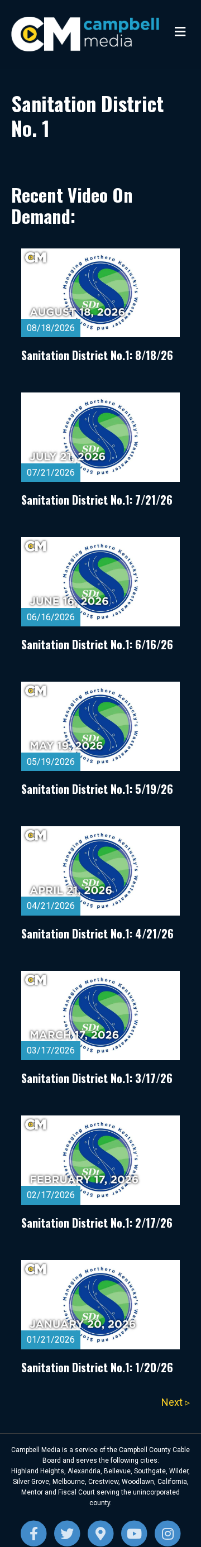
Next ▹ (175, 1402)
